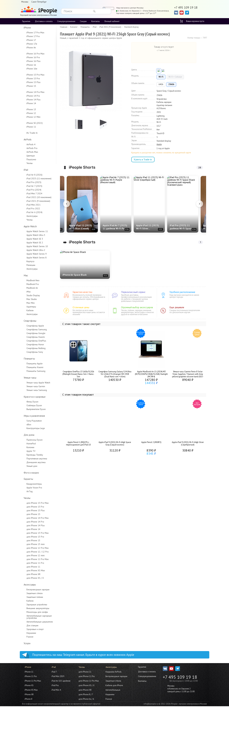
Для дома (29, 434)
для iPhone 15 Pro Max (37, 503)
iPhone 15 (31, 86)
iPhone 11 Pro (31, 676)
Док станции (32, 625)
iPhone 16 (31, 64)
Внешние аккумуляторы (37, 608)
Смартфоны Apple (35, 325)
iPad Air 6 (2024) (34, 212)
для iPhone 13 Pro (35, 536)
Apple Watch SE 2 (34, 242)
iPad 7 (54, 671)
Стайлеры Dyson (34, 405)
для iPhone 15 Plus (35, 510)
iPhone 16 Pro (33, 57)
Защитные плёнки (34, 597)
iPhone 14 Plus (33, 99)
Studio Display (33, 295)
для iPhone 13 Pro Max (37, 533)
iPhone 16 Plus (33, 61)
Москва (24, 1)
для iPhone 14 (33, 529)
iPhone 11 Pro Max (33, 681)
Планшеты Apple (34, 363)
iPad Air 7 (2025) (34, 186)
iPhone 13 (31, 109)
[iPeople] (38, 10)
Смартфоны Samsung (36, 329)
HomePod (31, 443)
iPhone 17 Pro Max (35, 32)
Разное (29, 636)
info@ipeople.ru (151, 703)
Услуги (27, 643)
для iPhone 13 (33, 540)
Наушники (31, 633)
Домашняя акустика (35, 462)
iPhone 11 (31, 126)
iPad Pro (55, 685)
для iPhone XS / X (35, 578)
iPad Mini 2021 (33, 204)
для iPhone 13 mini (35, 544)
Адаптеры (31, 306)
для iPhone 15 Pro (35, 506)
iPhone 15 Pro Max (35, 74)
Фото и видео (31, 472)
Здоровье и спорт (35, 629)
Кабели (29, 310)
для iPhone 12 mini (35, 555)
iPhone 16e (31, 68)
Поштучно (31, 159)
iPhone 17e (31, 43)
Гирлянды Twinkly (34, 454)
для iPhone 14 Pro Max (37, 518)
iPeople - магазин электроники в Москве (189, 703)
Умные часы (30, 377)
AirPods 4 (30, 144)
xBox (28, 424)
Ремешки (30, 265)
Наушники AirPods (113, 671)
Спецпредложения (66, 21)
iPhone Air (31, 47)
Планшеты (29, 358)
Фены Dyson (32, 401)
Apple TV (30, 451)
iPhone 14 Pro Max (35, 92)
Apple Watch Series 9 (36, 253)
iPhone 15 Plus (33, 82)
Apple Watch (30, 226)
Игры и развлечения (34, 415)
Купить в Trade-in (143, 159)
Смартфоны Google (35, 333)
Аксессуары (32, 216)
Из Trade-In (32, 132)
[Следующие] (199, 203)
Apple (159, 144)
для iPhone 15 (33, 514)
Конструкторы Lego (35, 428)
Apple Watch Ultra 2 (35, 250)
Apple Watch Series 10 (37, 246)
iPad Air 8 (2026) (34, 174)
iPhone (27, 27)
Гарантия (26, 21)
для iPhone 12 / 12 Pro (37, 551)
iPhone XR (29, 694)
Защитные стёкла (34, 593)
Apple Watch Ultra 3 (35, 235)
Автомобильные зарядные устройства (39, 616)
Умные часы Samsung (36, 390)
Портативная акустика (36, 458)
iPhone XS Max (31, 690)
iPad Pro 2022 (33, 208)
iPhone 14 (31, 103)
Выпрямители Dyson (36, 409)
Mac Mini (30, 302)
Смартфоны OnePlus (36, 340)
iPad (26, 169)
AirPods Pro (31, 148)
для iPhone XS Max (35, 570)
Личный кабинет (111, 21)
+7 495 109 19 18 (180, 677)
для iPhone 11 (33, 566)
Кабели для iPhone (114, 685)
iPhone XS (29, 685)
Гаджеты (28, 478)
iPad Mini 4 (56, 690)
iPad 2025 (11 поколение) (38, 178)
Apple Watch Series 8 (36, 257)
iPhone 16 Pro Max (35, 53)
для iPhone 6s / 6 (86, 699)
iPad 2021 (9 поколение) (38, 201)
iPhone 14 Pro (33, 95)
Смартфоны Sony (34, 352)
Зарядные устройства (36, 604)
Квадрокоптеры (34, 483)
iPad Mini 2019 (58, 676)
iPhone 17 (31, 40)
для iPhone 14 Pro (35, 521)
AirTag (29, 491)
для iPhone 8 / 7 (86, 694)
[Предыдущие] (66, 203)
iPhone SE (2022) (34, 123)
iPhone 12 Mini (33, 116)
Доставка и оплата (43, 21)
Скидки (83, 21)
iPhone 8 (28, 699)
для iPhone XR (33, 574)
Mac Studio (31, 299)
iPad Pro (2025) (33, 182)
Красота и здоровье (34, 396)
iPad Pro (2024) (33, 189)
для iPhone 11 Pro (35, 563)
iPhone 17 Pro (33, 36)
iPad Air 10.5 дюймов (61, 681)
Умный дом (31, 466)
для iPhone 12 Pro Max (37, 548)
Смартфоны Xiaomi (35, 337)
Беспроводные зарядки (37, 589)
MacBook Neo (32, 280)
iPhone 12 (31, 113)
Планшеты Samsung (35, 371)
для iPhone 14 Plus (35, 525)
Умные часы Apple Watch (38, 382)
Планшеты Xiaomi (34, 367)
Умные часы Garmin (35, 386)
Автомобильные (112, 690)
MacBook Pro (32, 284)
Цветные (30, 155)
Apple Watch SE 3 (34, 238)
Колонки (30, 447)
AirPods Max (32, 152)
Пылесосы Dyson (34, 439)
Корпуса (30, 261)
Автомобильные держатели (39, 621)
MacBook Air (32, 287)
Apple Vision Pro (34, 487)
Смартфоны (30, 320)
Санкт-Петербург (39, 1)
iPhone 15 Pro (33, 78)
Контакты (95, 21)
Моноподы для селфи (37, 612)
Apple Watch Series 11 (37, 231)
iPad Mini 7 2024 (34, 193)
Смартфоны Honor (35, 344)
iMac (28, 291)
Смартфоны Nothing (35, 348)
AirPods (27, 139)
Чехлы (29, 163)
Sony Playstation (34, 420)
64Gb (161, 84)
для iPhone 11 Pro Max (37, 559)
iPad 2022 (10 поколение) (38, 197)
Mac (26, 275)
